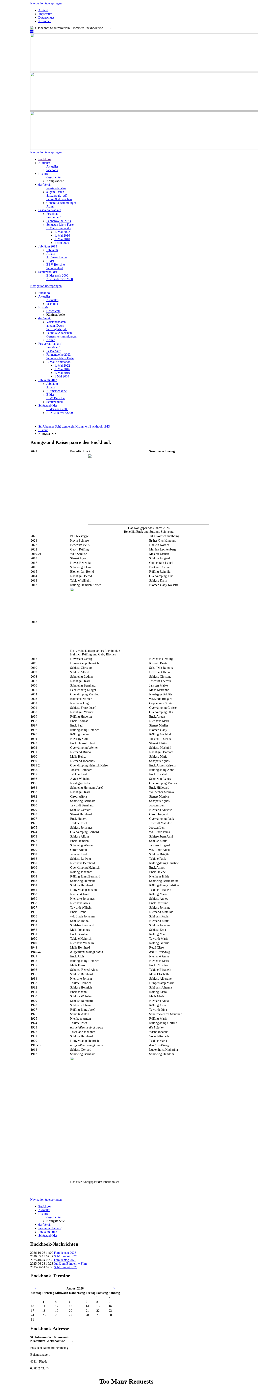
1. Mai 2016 (62, 235)
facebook (52, 170)
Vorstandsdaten (56, 188)
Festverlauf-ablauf (49, 210)
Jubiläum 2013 (47, 246)
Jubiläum (52, 250)
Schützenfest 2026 (65, 1256)
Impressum (45, 14)
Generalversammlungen (61, 202)
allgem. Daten (55, 192)
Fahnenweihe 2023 (58, 221)
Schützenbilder (47, 272)
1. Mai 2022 (62, 232)
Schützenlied (54, 268)
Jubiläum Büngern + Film (70, 1263)
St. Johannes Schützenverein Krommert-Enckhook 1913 (74, 426)
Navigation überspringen (46, 3)
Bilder (50, 261)
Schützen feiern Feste (60, 224)
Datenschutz (46, 17)
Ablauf (50, 253)
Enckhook (44, 159)
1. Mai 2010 (62, 239)
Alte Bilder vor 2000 (59, 279)
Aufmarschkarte (56, 257)
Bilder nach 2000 (57, 275)
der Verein (44, 184)
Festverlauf (53, 217)
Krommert (44, 21)
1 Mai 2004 (61, 242)
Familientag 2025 (65, 1260)
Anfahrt (43, 10)
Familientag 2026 (65, 1252)
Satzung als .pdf (56, 195)
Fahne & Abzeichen (59, 199)
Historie (43, 173)
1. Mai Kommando (58, 228)
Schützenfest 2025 (65, 1267)
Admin (50, 206)
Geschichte (53, 177)
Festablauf (52, 213)
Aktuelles (44, 163)
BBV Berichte (55, 264)
